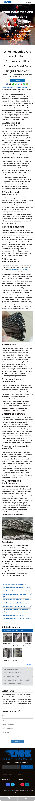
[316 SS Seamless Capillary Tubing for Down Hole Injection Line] (17, 637)
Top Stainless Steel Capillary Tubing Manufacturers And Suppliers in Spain (9, 701)
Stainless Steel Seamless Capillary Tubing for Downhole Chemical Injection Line (16, 659)
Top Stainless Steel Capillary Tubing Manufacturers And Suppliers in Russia (9, 704)
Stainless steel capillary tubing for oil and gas (17, 595)
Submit (17, 741)
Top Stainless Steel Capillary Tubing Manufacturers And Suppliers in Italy (25, 701)
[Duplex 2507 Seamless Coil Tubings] (7, 637)
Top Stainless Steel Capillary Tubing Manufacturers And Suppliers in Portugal (25, 699)
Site (25, 77)
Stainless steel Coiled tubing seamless (16, 600)
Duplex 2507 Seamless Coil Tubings (7, 645)
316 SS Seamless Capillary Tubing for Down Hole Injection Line (16, 645)
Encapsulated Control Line (12, 673)
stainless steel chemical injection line (15, 591)
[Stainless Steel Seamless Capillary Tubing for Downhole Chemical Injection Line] (17, 652)
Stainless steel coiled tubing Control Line (17, 606)
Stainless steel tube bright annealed (14, 87)
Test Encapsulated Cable (12, 684)
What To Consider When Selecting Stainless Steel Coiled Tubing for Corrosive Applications (25, 695)
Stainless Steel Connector (12, 676)
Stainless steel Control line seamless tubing (15, 611)
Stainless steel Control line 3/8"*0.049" (16, 618)
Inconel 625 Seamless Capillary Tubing (7, 659)
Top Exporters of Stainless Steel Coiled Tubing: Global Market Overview (9, 695)
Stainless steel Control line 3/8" (13, 615)
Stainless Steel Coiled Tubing (13, 631)
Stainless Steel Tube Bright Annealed (16, 680)
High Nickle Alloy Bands (11, 669)
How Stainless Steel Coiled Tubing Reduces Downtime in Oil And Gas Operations (9, 697)
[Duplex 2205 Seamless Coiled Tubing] (27, 637)
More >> (29, 665)
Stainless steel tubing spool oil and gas (16, 587)
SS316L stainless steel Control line (14, 584)
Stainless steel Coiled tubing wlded (15, 603)
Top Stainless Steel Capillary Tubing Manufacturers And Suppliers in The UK (25, 704)
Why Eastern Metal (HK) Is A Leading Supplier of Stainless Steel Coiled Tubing (9, 699)
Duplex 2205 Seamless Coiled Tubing (27, 645)
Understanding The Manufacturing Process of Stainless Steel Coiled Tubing (25, 697)
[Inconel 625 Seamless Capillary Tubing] (7, 652)
